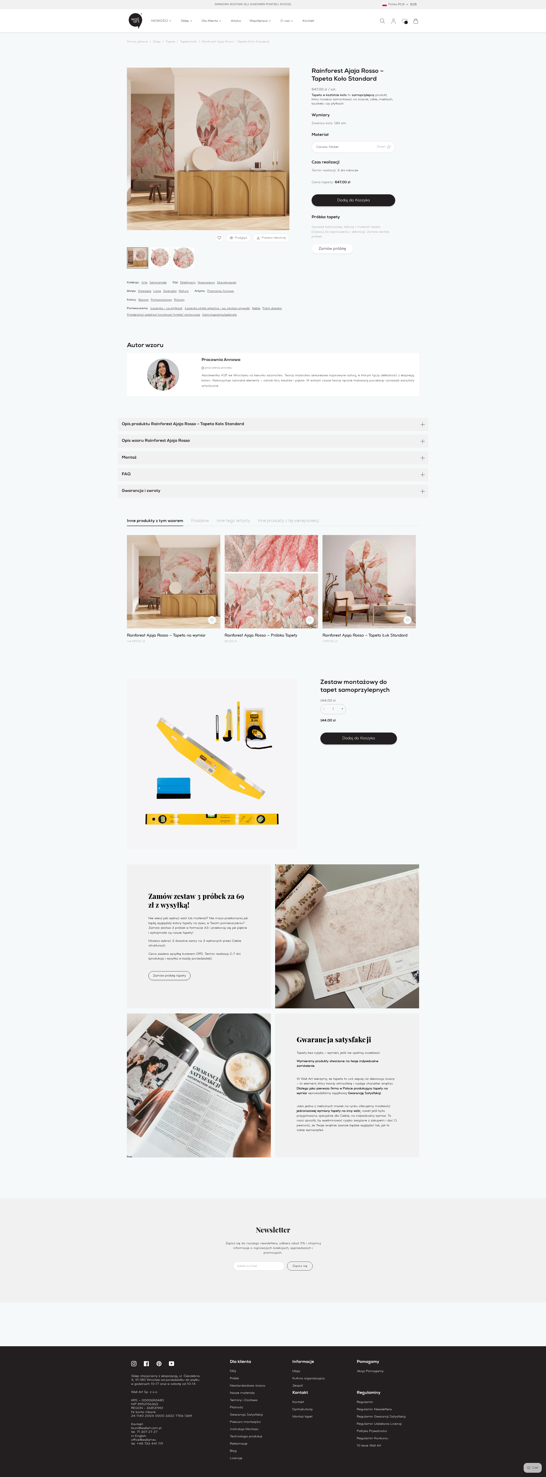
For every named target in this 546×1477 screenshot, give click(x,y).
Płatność (236, 1407)
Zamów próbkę (332, 249)
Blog (233, 1451)
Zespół (297, 1385)
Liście (157, 291)
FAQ (126, 474)
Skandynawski (226, 282)
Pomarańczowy (161, 299)
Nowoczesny (206, 282)
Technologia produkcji (246, 1436)
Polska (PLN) (396, 4)
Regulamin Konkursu (372, 1438)
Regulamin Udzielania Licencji (379, 1424)
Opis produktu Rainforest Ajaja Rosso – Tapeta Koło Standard (183, 424)
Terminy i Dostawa (243, 1400)
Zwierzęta (170, 291)
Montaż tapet (302, 1416)
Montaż (129, 458)
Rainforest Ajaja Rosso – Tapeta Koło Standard (235, 41)
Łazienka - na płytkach (166, 308)
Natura (184, 291)
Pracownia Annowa (220, 291)
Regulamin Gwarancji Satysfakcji (381, 1416)
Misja (296, 1371)
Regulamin (365, 1402)
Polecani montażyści (245, 1422)
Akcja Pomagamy (370, 1371)
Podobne (200, 521)
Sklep (157, 41)
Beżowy (143, 299)
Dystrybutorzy (302, 1409)
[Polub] (219, 238)
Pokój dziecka (272, 308)
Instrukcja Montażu (244, 1429)
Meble (256, 308)
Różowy (179, 299)
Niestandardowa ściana (247, 1385)
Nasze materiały (242, 1393)
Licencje (236, 1458)
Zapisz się (299, 1266)
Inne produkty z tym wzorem (155, 521)
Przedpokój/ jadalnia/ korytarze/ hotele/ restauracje (163, 314)
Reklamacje (238, 1443)
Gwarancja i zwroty (141, 491)
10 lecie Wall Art (369, 1445)
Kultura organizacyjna (308, 1378)
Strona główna (137, 41)
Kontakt (298, 1402)
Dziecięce (144, 291)
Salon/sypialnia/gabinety (219, 314)
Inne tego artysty (233, 521)
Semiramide (158, 282)
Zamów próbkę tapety (169, 975)
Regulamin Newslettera (374, 1409)
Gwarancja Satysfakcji (246, 1414)
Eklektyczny (188, 282)
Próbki (234, 1378)
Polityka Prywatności (372, 1431)
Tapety (171, 41)
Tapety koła (188, 41)
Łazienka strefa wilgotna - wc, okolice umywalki (217, 308)
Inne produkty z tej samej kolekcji (288, 521)
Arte (144, 282)
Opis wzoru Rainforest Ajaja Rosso (156, 441)
